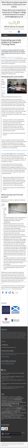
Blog (4, 370)
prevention (24, 412)
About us (4, 329)
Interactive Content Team (5, 444)
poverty (19, 412)
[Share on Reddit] (9, 292)
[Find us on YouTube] (6, 428)
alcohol (9, 396)
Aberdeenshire (4, 396)
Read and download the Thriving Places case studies (15, 150)
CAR (12, 396)
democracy (12, 407)
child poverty (15, 396)
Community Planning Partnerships (10, 404)
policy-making (13, 412)
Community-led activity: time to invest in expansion (11, 380)
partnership (5, 412)
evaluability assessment (19, 406)
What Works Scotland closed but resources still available (12, 373)
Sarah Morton (20, 414)
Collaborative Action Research (7, 399)
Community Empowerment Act (8, 402)
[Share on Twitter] (6, 292)
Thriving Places (15, 416)
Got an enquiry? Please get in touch (8, 347)
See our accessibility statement (7, 363)
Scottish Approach (5, 415)
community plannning (15, 405)
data (8, 406)
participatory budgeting (12, 411)
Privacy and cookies (5, 356)
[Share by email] (16, 292)
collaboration (19, 398)
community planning (21, 402)
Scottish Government (15, 415)
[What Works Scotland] (14, 21)
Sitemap (6, 445)
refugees (16, 414)
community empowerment (14, 401)
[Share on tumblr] (13, 292)
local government (12, 409)
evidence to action (10, 408)
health (19, 408)
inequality (7, 409)
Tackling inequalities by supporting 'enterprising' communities (13, 383)
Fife (16, 408)
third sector (8, 416)
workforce (22, 418)
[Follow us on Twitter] (2, 428)
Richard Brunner (8, 288)
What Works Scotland (14, 26)
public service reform (8, 414)
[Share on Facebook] (2, 292)
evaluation (3, 408)
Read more (3, 341)
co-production (11, 398)
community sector (23, 405)
